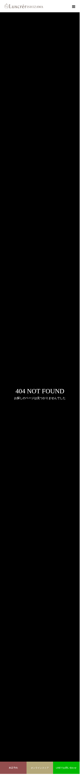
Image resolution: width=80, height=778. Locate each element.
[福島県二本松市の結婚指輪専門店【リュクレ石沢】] (23, 6)
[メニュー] (73, 6)
